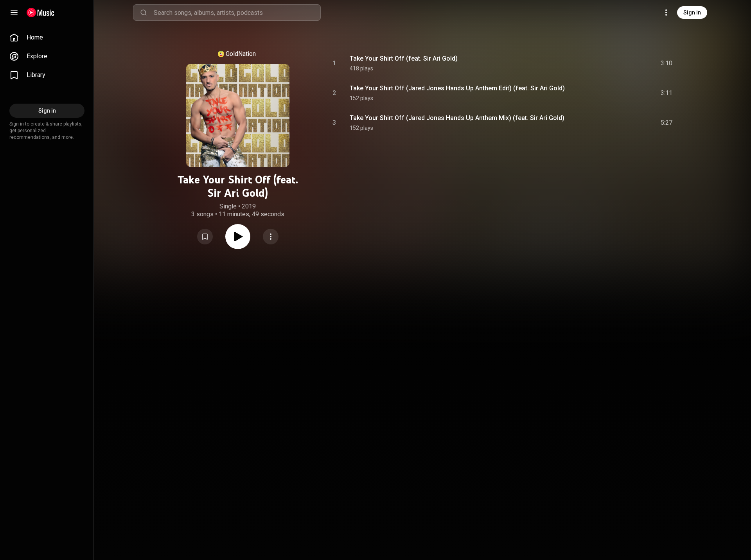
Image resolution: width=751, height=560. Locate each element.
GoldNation (241, 53)
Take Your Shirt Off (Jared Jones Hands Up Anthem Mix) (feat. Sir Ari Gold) (457, 118)
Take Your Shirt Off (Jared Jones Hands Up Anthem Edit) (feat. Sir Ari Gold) (457, 88)
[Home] (40, 12)
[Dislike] (622, 63)
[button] (205, 236)
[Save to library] (205, 236)
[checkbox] (667, 63)
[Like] (607, 63)
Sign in (692, 12)
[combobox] (237, 12)
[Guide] (14, 12)
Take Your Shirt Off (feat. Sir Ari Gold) (404, 58)
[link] (47, 37)
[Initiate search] (143, 12)
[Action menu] (270, 236)
